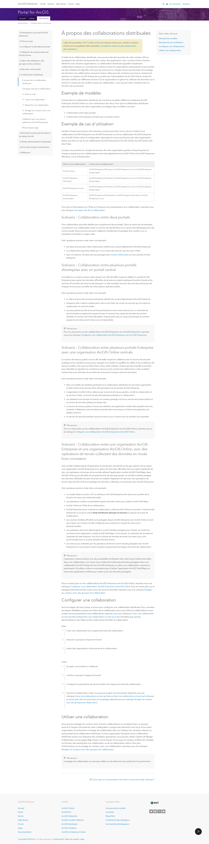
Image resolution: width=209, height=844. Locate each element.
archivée (97, 43)
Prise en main (30, 94)
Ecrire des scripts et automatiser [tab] (35, 147)
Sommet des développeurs (117, 824)
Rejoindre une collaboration (37, 105)
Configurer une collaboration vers (114, 335)
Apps (77, 4)
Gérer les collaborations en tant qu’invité (131, 696)
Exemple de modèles (168, 38)
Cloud (71, 4)
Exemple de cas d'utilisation (171, 42)
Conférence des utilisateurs (118, 820)
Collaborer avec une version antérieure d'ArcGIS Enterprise (35, 120)
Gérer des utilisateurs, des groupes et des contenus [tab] (31, 62)
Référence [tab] (25, 152)
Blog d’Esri (110, 816)
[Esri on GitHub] (159, 811)
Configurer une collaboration (172, 46)
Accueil (22, 18)
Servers (51, 4)
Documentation (25, 832)
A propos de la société (115, 808)
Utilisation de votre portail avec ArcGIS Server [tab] (34, 53)
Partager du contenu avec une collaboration (36, 112)
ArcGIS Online (68, 808)
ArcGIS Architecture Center (74, 832)
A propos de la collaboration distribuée (34, 81)
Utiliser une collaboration (170, 50)
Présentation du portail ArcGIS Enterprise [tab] (33, 34)
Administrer (43, 18)
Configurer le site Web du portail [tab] (35, 47)
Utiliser (32, 18)
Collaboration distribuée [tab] (32, 75)
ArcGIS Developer (70, 824)
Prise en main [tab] (27, 41)
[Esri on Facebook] (155, 811)
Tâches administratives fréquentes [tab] (36, 142)
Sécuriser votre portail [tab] (31, 69)
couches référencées (119, 255)
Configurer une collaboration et (105, 432)
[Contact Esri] (163, 811)
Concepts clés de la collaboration (36, 89)
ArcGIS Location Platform (73, 820)
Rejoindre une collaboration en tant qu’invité (99, 617)
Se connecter (175, 4)
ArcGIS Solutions (69, 828)
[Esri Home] (154, 803)
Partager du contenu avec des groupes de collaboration (88, 749)
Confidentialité (58, 839)
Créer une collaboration (35, 100)
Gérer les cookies (72, 839)
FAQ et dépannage (30, 128)
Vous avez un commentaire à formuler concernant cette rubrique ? (123, 779)
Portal (42, 4)
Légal (82, 839)
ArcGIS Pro (66, 812)
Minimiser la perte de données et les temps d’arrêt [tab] (34, 134)
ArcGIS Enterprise (27, 3)
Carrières (110, 812)
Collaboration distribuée (41, 23)
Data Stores (61, 4)
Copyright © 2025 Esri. (27, 839)
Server (21, 816)
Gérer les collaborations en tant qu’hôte (92, 696)
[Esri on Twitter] (151, 811)
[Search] (164, 3)
